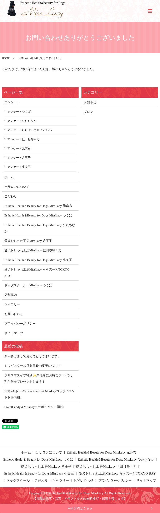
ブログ (88, 112)
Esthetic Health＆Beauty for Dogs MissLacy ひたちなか (39, 228)
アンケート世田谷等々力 (23, 139)
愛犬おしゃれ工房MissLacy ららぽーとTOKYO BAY (36, 272)
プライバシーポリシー (20, 323)
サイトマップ (13, 333)
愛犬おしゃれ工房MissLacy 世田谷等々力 (32, 250)
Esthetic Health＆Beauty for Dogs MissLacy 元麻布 (38, 206)
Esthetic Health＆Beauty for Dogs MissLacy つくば (38, 215)
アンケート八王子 (19, 157)
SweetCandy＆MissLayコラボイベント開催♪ (34, 407)
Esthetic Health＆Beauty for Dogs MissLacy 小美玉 (38, 260)
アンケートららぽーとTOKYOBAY (29, 130)
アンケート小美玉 (19, 166)
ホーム (9, 177)
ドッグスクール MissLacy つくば (28, 285)
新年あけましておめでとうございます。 (32, 356)
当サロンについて (16, 186)
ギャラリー (12, 304)
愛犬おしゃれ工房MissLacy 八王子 (28, 240)
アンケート (12, 102)
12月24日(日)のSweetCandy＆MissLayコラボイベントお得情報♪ (39, 394)
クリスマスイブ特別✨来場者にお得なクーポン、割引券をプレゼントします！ (39, 378)
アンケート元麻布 (19, 148)
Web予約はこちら (80, 508)
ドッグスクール (18, 480)
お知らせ (90, 102)
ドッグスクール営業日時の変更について (32, 365)
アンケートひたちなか (21, 120)
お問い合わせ (13, 314)
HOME (6, 58)
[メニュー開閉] (150, 11)
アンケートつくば (19, 111)
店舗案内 (10, 295)
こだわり (10, 196)
